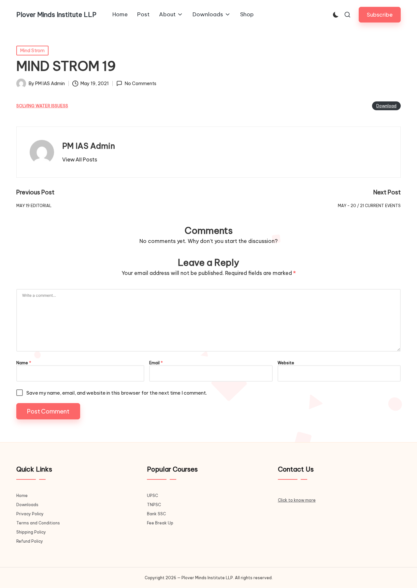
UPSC (152, 495)
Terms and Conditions (38, 522)
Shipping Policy (31, 532)
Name (23, 363)
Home (22, 495)
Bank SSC (156, 513)
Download (386, 105)
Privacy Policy (30, 513)
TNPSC (154, 504)
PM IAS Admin (88, 146)
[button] (380, 14)
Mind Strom (32, 50)
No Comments (140, 83)
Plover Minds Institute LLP (56, 14)
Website (286, 363)
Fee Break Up (160, 522)
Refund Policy (29, 541)
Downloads (27, 504)
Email (156, 363)
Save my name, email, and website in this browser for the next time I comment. (116, 393)
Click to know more (297, 500)
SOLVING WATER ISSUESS (42, 105)
